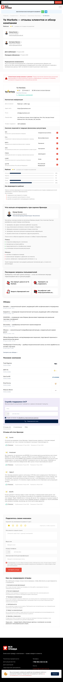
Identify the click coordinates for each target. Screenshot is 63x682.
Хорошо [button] (54, 674)
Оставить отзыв (13, 570)
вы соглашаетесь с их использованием (27, 674)
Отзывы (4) (7, 427)
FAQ (26, 427)
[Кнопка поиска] (2, 2)
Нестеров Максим (14, 42)
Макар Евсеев (13, 32)
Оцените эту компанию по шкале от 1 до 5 (18, 521)
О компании (18, 427)
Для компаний (8, 665)
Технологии (36, 215)
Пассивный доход (18, 215)
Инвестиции (28, 215)
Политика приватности (11, 659)
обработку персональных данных (28, 417)
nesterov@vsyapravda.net (15, 45)
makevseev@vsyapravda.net (16, 35)
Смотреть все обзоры (9, 352)
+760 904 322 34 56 (40, 662)
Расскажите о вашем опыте (14, 530)
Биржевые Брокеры (21, 92)
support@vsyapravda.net (41, 668)
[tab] (8, 427)
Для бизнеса (58, 2)
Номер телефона (11, 548)
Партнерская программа (11, 667)
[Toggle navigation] (60, 7)
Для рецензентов (9, 662)
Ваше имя (9, 541)
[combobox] (7, 414)
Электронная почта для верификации (17, 555)
